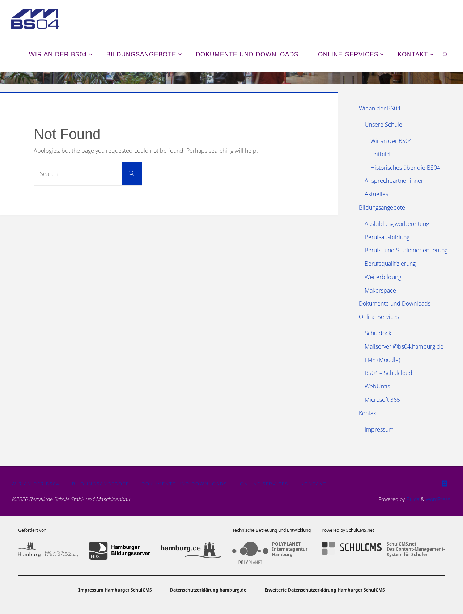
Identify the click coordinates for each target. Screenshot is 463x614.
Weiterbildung (383, 277)
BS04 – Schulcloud (388, 373)
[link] (446, 54)
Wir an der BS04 (379, 108)
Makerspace (380, 290)
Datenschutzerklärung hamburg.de (208, 590)
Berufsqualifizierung (390, 264)
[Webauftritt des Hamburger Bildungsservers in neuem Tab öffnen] (119, 551)
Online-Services (379, 317)
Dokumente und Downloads (394, 303)
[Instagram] (444, 483)
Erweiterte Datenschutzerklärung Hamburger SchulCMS (324, 590)
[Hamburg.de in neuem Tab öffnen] (191, 551)
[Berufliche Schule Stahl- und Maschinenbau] (35, 18)
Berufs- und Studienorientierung (406, 250)
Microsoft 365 (382, 400)
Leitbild (380, 154)
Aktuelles (376, 194)
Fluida (412, 499)
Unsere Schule (383, 125)
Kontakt (368, 413)
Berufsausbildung (387, 237)
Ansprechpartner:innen (394, 181)
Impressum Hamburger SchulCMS (115, 590)
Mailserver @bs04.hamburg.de (404, 346)
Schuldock (378, 333)
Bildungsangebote (382, 207)
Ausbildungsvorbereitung (397, 224)
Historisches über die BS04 (405, 168)
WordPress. (438, 499)
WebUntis (377, 386)
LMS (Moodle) (382, 360)
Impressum (379, 429)
